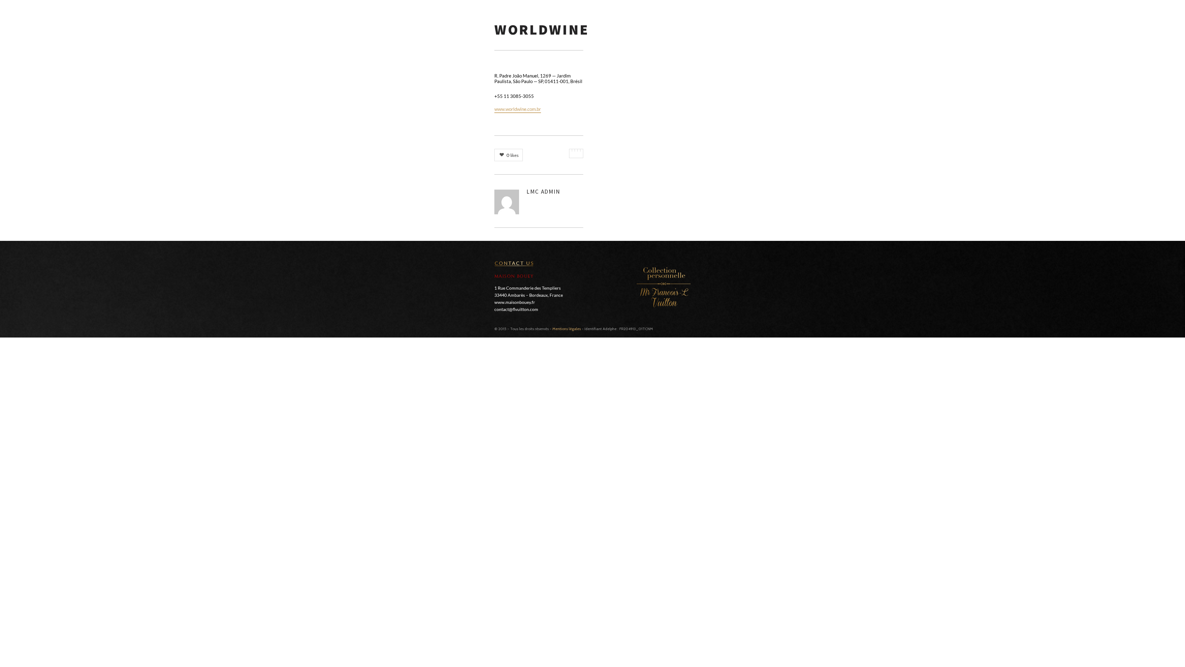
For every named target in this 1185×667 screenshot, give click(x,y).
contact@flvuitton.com (516, 309)
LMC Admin (543, 191)
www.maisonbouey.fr (514, 302)
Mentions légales (566, 328)
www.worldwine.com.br (517, 109)
